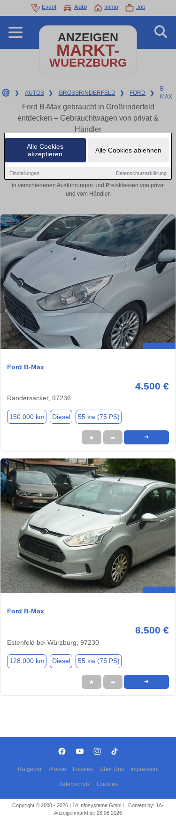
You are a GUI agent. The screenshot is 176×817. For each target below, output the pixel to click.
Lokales (83, 769)
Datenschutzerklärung (141, 173)
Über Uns (111, 769)
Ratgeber (30, 769)
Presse (57, 769)
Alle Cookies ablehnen (128, 150)
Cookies (107, 784)
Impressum (144, 769)
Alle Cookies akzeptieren (45, 150)
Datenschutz (74, 784)
